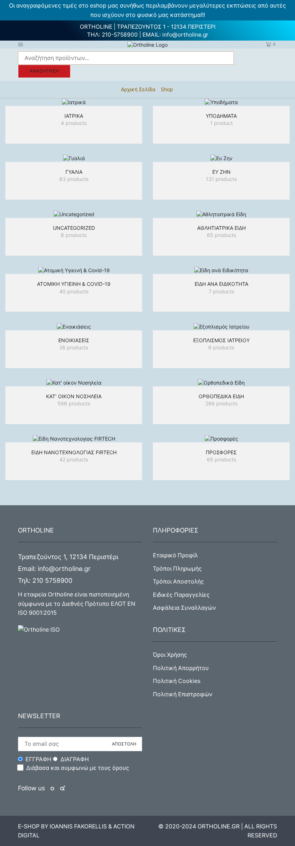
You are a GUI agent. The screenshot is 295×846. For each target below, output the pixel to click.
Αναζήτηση (44, 71)
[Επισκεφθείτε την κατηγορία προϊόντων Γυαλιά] (73, 158)
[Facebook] (53, 788)
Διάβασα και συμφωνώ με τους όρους (77, 767)
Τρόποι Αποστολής (178, 581)
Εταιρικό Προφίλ (175, 555)
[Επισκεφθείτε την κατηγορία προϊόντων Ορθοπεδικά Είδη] (221, 382)
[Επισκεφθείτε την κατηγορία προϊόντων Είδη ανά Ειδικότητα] (221, 270)
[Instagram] (62, 788)
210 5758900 (52, 580)
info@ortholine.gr (185, 34)
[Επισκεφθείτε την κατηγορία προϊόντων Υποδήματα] (221, 102)
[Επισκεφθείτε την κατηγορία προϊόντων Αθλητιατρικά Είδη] (221, 214)
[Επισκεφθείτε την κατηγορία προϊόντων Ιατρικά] (73, 102)
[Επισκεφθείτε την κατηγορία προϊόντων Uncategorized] (73, 214)
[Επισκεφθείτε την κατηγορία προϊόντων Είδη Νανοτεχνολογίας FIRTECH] (73, 438)
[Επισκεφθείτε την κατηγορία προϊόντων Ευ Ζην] (221, 158)
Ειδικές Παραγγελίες (181, 594)
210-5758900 (120, 34)
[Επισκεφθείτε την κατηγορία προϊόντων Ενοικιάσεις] (73, 326)
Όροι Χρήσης (170, 654)
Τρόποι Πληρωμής (177, 568)
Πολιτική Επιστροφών (182, 694)
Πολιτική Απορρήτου (181, 668)
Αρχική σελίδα (138, 89)
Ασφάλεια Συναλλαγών (184, 607)
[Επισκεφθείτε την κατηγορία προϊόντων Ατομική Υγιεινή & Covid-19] (73, 270)
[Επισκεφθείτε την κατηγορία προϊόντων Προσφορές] (221, 438)
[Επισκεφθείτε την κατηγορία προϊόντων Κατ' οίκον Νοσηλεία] (73, 382)
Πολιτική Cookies (176, 681)
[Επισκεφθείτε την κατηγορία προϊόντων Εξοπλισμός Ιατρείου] (221, 326)
